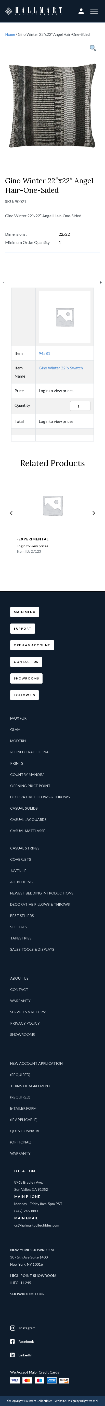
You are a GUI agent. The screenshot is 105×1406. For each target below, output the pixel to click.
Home (10, 34)
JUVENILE (18, 870)
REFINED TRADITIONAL (30, 752)
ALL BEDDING (21, 882)
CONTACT (19, 989)
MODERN (18, 741)
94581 (44, 353)
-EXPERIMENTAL (33, 539)
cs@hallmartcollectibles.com (36, 1225)
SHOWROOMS (22, 1034)
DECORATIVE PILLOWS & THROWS (40, 797)
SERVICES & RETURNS (28, 1012)
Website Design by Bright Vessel (76, 1401)
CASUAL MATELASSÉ (27, 831)
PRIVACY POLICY (25, 1023)
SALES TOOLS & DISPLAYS (32, 949)
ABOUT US (19, 978)
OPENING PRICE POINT (30, 786)
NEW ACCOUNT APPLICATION (36, 1063)
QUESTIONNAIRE (25, 1131)
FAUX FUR (18, 718)
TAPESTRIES (21, 938)
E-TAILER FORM (23, 1108)
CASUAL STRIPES (25, 848)
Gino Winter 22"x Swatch (61, 367)
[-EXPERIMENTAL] (52, 505)
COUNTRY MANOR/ (27, 774)
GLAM (15, 729)
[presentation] (11, 513)
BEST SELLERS (22, 915)
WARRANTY (20, 1001)
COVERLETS (20, 859)
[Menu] (94, 11)
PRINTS (16, 763)
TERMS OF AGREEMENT (30, 1086)
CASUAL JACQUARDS (28, 819)
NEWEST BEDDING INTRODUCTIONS (41, 893)
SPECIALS (18, 927)
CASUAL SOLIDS (24, 808)
